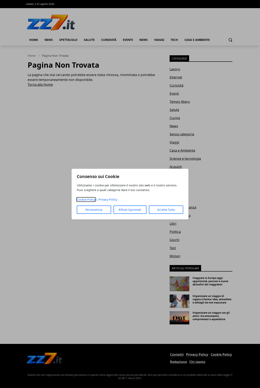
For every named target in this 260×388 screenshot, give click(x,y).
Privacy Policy (108, 199)
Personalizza (93, 210)
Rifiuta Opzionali (130, 210)
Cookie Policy (86, 199)
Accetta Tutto (166, 210)
